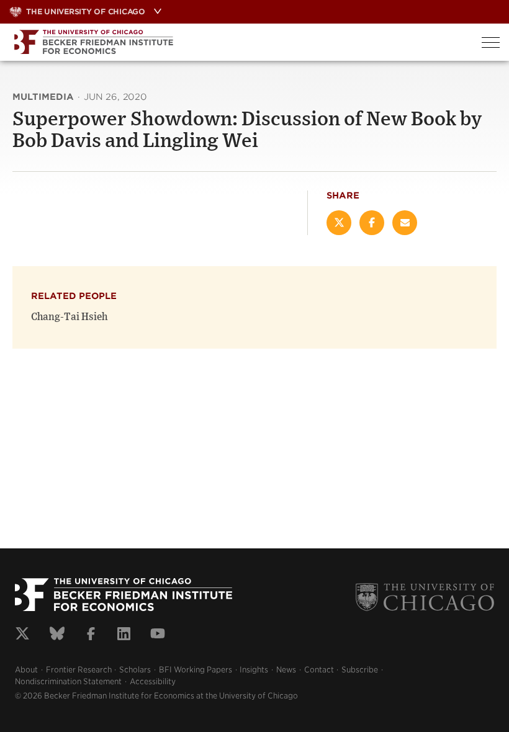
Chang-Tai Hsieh (69, 317)
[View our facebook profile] (90, 635)
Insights (254, 669)
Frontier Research (79, 669)
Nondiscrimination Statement (68, 681)
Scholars (135, 669)
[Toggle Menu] (491, 42)
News (286, 669)
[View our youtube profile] (157, 635)
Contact (319, 669)
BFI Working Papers (195, 669)
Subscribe (359, 669)
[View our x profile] (22, 635)
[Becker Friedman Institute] (236, 42)
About (26, 669)
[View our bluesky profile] (57, 635)
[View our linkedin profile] (123, 635)
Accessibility (153, 681)
